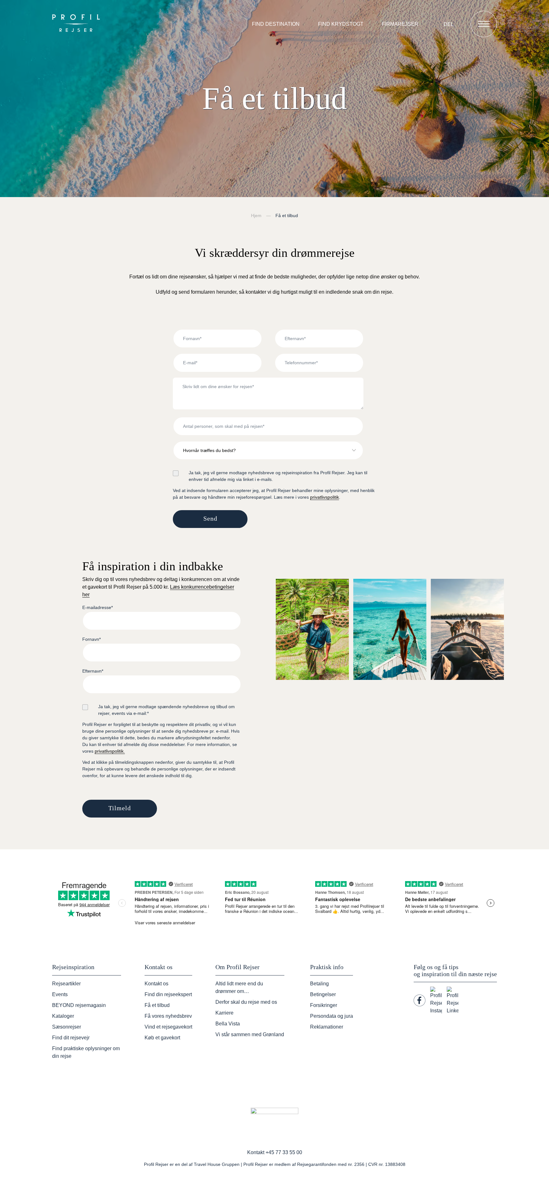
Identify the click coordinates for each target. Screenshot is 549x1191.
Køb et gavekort (162, 1037)
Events (60, 994)
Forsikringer (323, 1005)
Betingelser (323, 994)
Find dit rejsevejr (71, 1037)
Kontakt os (156, 983)
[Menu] (484, 24)
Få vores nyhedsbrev (168, 1016)
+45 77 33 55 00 (284, 1152)
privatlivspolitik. (110, 751)
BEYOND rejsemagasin (79, 1005)
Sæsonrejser (66, 1027)
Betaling (319, 983)
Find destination (276, 24)
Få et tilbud (157, 1005)
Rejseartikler (66, 983)
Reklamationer (326, 1027)
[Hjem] (77, 23)
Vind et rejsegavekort (168, 1027)
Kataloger (63, 1016)
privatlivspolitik (324, 497)
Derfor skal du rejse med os (246, 1002)
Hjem (256, 215)
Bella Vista (227, 1023)
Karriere (224, 1013)
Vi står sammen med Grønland (249, 1034)
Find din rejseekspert (168, 994)
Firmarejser (400, 24)
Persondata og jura (331, 1016)
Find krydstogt (340, 24)
